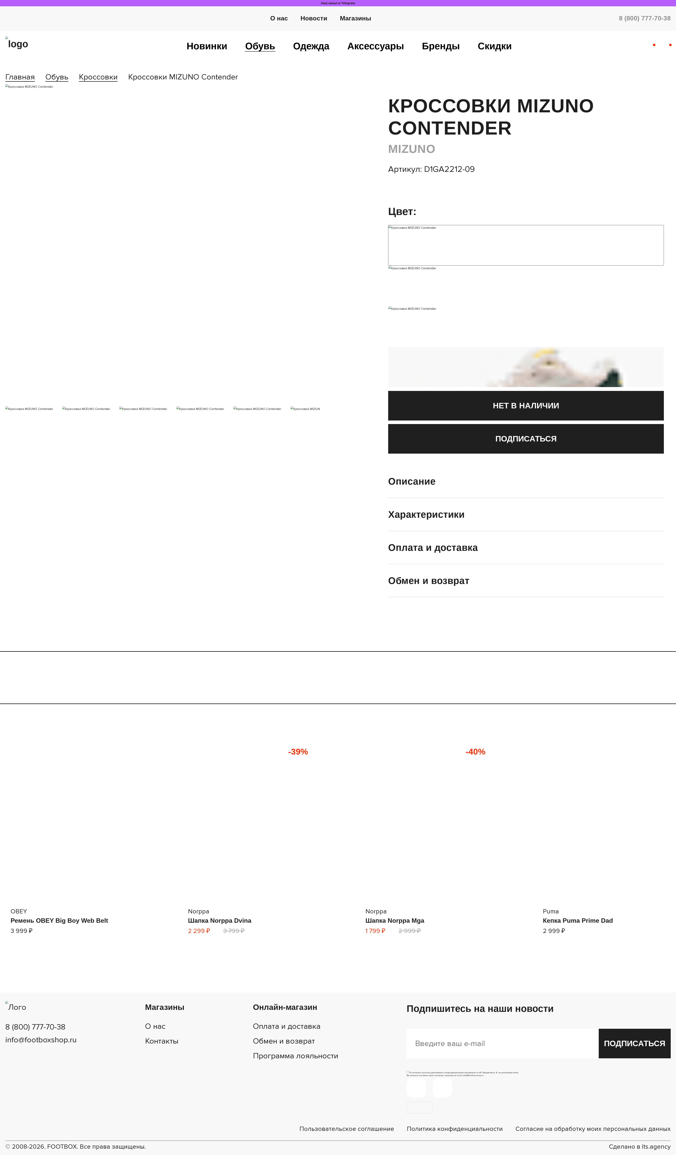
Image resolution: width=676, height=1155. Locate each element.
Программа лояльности (295, 1056)
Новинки (207, 46)
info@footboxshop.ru (41, 1040)
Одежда (311, 46)
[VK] (442, 1088)
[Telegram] (416, 1088)
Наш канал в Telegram (338, 3)
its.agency (656, 1147)
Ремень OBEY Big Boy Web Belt (59, 920)
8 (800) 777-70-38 (645, 18)
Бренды (441, 46)
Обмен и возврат (284, 1041)
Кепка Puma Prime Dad (578, 920)
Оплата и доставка (287, 1026)
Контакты (162, 1041)
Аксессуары (375, 46)
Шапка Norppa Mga (394, 920)
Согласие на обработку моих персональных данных (593, 1129)
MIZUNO (411, 148)
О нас (279, 18)
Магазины (355, 18)
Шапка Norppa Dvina (219, 920)
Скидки (495, 46)
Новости (314, 18)
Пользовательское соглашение (346, 1129)
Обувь (260, 46)
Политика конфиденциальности (455, 1129)
